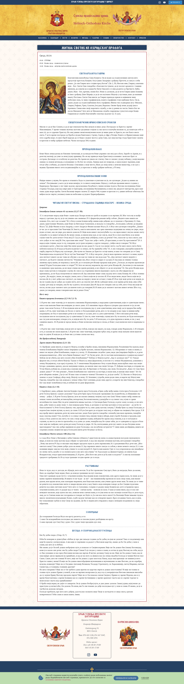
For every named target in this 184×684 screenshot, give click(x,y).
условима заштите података (58, 679)
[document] (92, 342)
